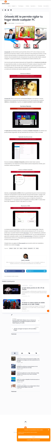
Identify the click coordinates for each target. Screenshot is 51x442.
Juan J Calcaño (11, 23)
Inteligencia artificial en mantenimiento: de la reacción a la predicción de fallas (27, 367)
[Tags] (36, 353)
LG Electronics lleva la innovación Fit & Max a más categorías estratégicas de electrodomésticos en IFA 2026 (28, 360)
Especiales (33, 6)
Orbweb (25, 248)
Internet (6, 13)
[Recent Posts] (14, 353)
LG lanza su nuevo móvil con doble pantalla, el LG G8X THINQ (33, 303)
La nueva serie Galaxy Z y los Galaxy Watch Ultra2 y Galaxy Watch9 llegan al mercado (28, 386)
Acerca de (45, 6)
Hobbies (27, 6)
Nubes (21, 248)
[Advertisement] (20, 343)
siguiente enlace (28, 236)
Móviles (11, 13)
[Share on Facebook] (5, 10)
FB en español (22, 243)
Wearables (19, 384)
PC (34, 248)
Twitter (18, 245)
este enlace (26, 232)
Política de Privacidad (36, 439)
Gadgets (13, 6)
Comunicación (25, 285)
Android (11, 248)
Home (9, 6)
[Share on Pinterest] (8, 10)
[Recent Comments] (29, 353)
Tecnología (20, 6)
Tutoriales (40, 6)
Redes (37, 248)
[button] (48, 429)
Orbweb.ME (7, 52)
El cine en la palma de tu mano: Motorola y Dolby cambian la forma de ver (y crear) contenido (28, 373)
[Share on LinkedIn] (11, 10)
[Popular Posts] (22, 353)
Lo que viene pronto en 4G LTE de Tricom (33, 288)
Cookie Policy (29, 439)
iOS (18, 248)
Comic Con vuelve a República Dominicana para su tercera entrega (28, 380)
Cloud (15, 248)
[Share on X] (3, 10)
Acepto (33, 437)
